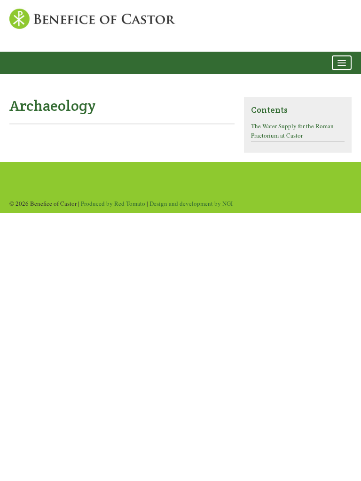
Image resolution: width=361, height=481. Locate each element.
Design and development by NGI (191, 203)
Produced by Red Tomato (113, 203)
